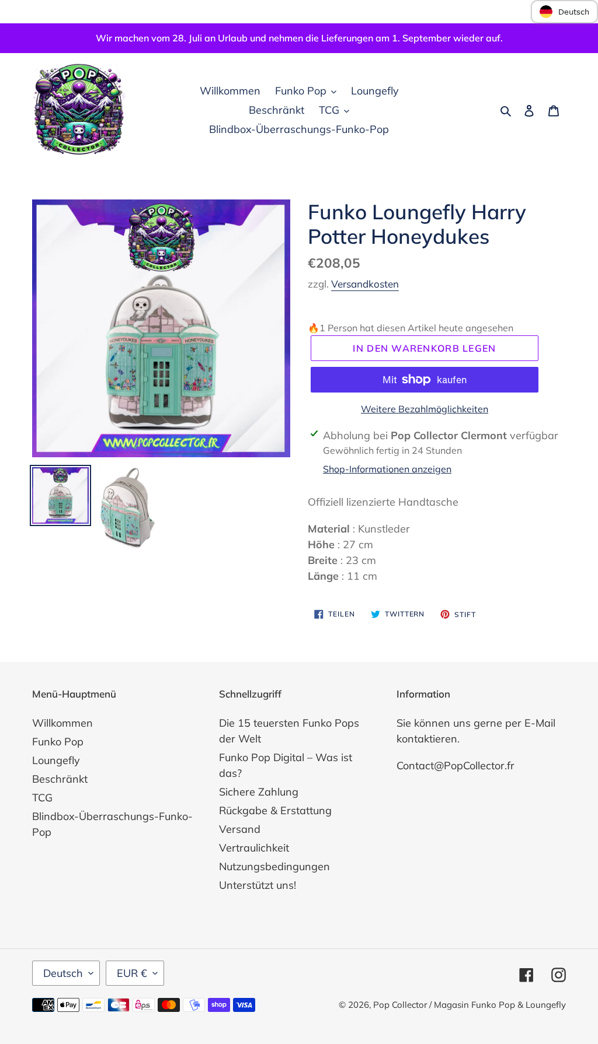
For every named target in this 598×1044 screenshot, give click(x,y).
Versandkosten (365, 284)
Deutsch (63, 973)
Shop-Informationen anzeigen (387, 469)
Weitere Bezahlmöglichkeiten (424, 409)
